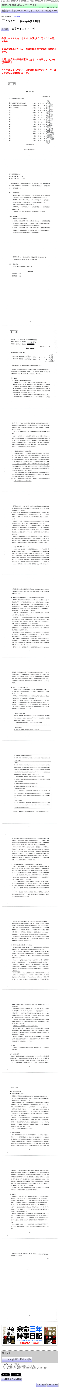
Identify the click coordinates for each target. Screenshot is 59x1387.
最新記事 (6, 10)
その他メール (51, 10)
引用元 (5, 29)
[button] (29, 119)
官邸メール (17, 10)
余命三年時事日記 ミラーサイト (19, 4)
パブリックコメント (34, 10)
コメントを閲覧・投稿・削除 (16, 1359)
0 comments (16, 16)
